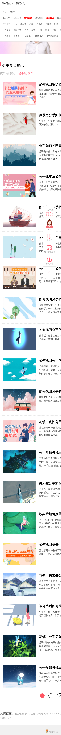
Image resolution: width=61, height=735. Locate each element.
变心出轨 (39, 17)
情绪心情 (17, 30)
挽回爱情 (6, 17)
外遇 (31, 23)
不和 (40, 30)
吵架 (47, 30)
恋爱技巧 (17, 17)
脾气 (26, 30)
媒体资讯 (17, 36)
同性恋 (48, 23)
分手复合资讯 (52, 36)
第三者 (23, 23)
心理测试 (6, 30)
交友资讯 (28, 36)
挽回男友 (50, 17)
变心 (15, 23)
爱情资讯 (39, 36)
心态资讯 (6, 36)
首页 (2, 73)
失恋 (56, 23)
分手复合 (11, 73)
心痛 (54, 30)
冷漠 (33, 30)
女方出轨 (6, 23)
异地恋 (39, 23)
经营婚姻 (28, 17)
